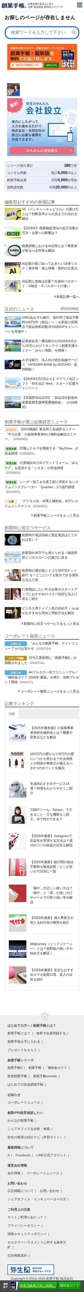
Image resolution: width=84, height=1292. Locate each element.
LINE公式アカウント (51, 1155)
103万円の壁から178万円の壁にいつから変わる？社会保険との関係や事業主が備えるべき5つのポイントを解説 (52, 761)
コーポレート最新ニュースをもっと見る (50, 691)
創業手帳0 (14, 1068)
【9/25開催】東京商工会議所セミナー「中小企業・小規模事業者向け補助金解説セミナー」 (41, 434)
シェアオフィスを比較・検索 (28, 1129)
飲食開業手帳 (17, 1076)
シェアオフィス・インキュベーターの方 (36, 1199)
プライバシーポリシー (23, 1225)
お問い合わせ (49, 1191)
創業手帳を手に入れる (23, 1041)
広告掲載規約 (17, 1255)
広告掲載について (20, 1191)
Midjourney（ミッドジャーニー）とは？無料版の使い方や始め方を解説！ (51, 948)
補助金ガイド (69, 1285)
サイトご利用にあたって (25, 1217)
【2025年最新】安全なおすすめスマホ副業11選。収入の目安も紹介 (52, 974)
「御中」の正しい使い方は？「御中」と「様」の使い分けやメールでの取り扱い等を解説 (51, 895)
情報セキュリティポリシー (27, 1234)
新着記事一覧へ (67, 297)
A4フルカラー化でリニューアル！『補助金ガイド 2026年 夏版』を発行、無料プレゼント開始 (42, 677)
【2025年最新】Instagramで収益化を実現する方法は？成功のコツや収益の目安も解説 (51, 840)
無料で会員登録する (51, 1033)
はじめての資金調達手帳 (25, 1084)
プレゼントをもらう (22, 1050)
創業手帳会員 (17, 180)
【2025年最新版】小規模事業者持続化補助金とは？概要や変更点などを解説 (52, 732)
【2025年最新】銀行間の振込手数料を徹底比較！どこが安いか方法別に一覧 (52, 866)
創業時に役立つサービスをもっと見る (51, 623)
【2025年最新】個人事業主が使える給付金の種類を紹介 (52, 920)
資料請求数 (15, 187)
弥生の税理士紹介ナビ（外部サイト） (35, 1137)
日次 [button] (12, 713)
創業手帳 (35, 1068)
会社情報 (14, 1173)
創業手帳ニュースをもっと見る (56, 515)
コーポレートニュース (23, 1102)
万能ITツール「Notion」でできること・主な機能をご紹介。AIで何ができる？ (51, 814)
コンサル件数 (17, 173)
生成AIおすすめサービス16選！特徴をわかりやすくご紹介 (51, 788)
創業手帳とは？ (18, 1033)
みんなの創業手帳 (20, 1120)
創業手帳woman (45, 1076)
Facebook (23, 1155)
